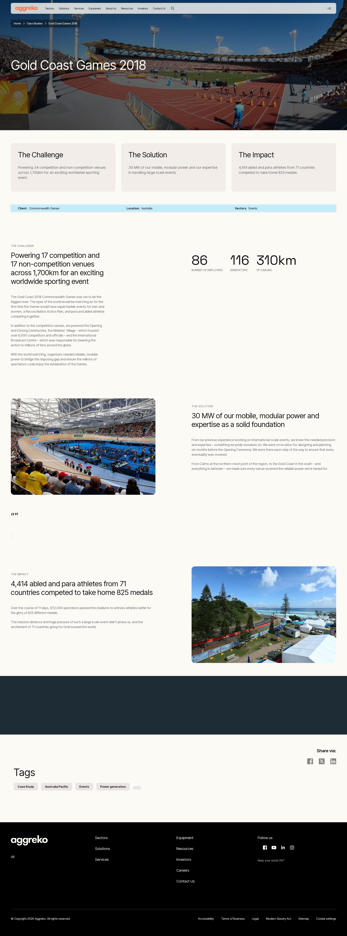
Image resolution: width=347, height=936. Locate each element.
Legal (255, 918)
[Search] (172, 8)
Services (102, 859)
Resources (184, 848)
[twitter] (322, 761)
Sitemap (303, 918)
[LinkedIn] (333, 761)
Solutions (102, 848)
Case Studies (35, 23)
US (329, 8)
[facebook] (310, 761)
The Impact (256, 154)
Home (17, 23)
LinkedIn (282, 847)
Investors (183, 859)
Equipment (184, 838)
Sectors (101, 838)
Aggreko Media (273, 847)
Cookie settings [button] (326, 918)
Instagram (291, 847)
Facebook (264, 847)
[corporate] (26, 8)
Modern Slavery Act (278, 918)
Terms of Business (233, 918)
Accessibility (206, 918)
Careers (182, 870)
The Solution (147, 154)
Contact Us (185, 881)
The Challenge (40, 154)
